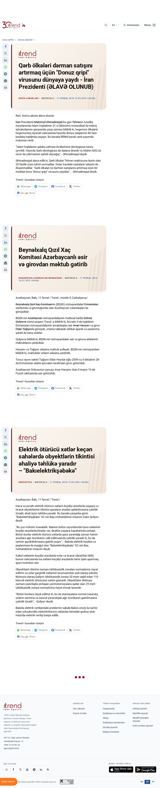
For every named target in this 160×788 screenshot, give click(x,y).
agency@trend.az (11, 748)
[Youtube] (27, 769)
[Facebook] (13, 769)
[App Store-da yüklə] (121, 769)
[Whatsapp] (6, 769)
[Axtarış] (106, 25)
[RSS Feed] (48, 769)
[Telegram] (34, 769)
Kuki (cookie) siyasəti (143, 725)
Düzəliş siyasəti (110, 727)
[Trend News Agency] (12, 706)
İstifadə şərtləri (140, 708)
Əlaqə (105, 718)
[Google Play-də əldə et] (145, 769)
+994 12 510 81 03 (12, 745)
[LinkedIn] (41, 769)
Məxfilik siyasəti (140, 713)
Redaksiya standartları (114, 722)
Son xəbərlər (79, 708)
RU (153, 782)
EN (141, 782)
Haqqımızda (109, 708)
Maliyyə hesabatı (111, 732)
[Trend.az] (13, 25)
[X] (20, 769)
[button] (5, 46)
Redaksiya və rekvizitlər (114, 713)
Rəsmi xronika (80, 713)
